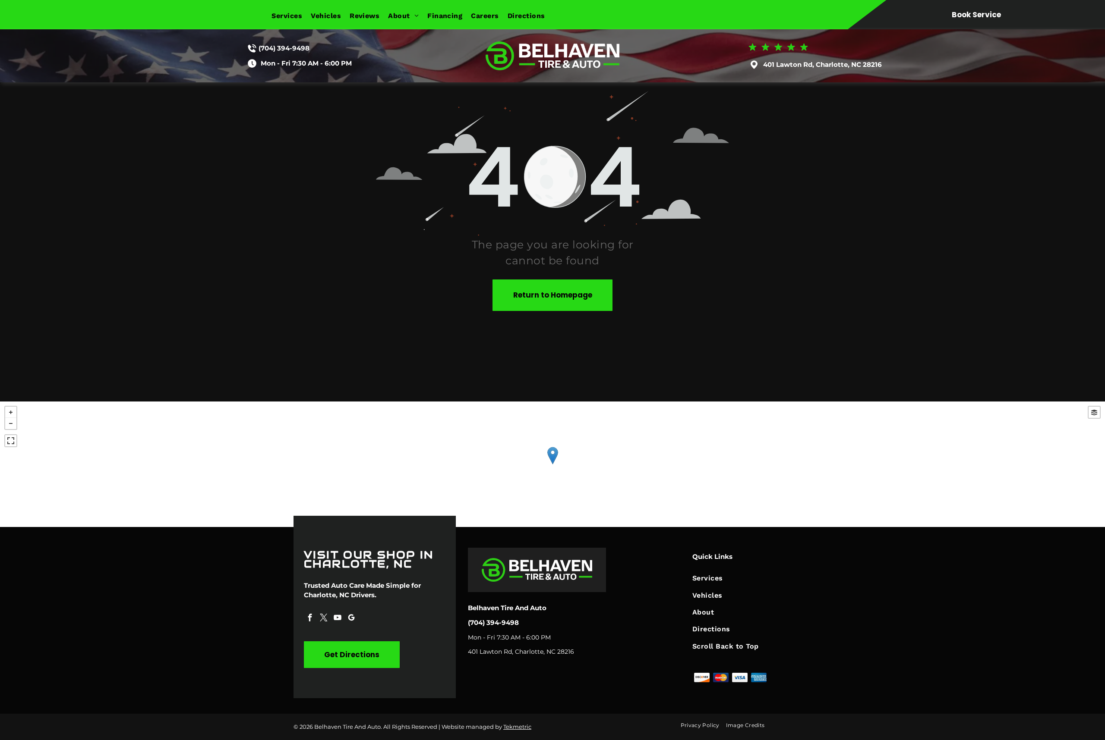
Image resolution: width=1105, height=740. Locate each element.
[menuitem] (291, 15)
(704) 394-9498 (284, 48)
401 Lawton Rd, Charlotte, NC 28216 (822, 64)
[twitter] (324, 618)
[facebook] (310, 618)
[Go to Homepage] (552, 45)
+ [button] (10, 412)
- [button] (10, 423)
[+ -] (552, 464)
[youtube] (338, 618)
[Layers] (1094, 412)
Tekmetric (517, 726)
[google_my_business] (351, 618)
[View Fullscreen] (10, 440)
